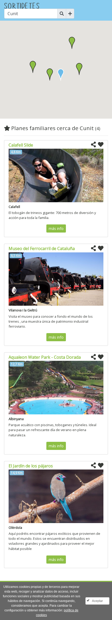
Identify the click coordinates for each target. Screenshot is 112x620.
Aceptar (97, 601)
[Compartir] (93, 145)
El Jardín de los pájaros (31, 466)
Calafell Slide (21, 145)
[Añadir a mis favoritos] (100, 145)
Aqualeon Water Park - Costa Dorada (45, 357)
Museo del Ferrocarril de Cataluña (42, 248)
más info (56, 228)
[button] (50, 74)
